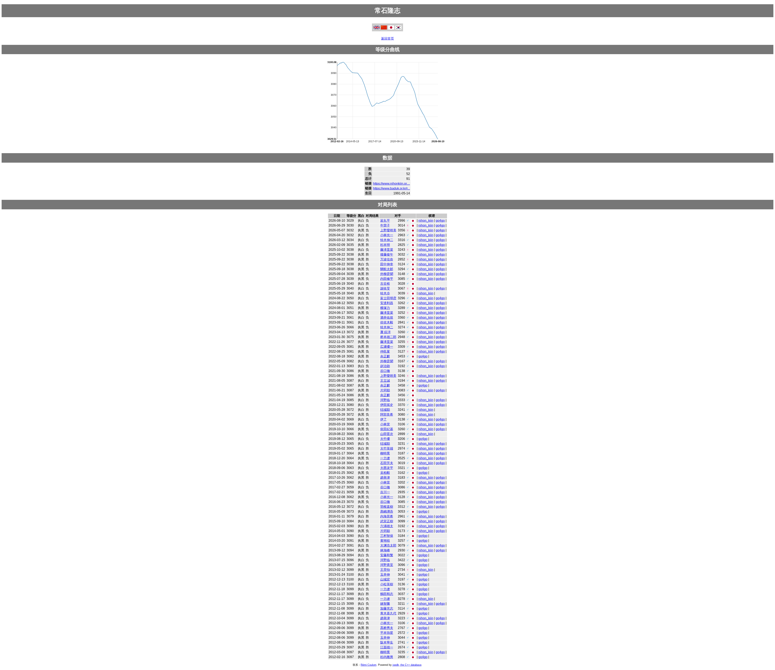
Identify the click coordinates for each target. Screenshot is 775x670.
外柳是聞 (386, 274)
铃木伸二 (386, 240)
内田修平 (386, 278)
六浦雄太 (386, 526)
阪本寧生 (386, 642)
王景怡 (385, 569)
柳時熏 (385, 453)
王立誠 (385, 380)
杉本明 (385, 245)
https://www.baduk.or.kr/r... (391, 188)
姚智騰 (385, 603)
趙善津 (385, 477)
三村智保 (386, 535)
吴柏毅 (385, 472)
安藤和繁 (386, 555)
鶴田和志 (386, 594)
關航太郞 (386, 269)
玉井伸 (385, 574)
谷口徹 (385, 371)
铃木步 (385, 293)
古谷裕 (385, 283)
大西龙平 (386, 468)
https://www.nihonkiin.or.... (391, 183)
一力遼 (385, 458)
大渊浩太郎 (388, 545)
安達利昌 (386, 303)
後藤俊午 (386, 254)
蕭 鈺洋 (385, 332)
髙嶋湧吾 (386, 511)
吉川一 (385, 492)
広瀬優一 (386, 346)
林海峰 (385, 550)
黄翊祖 (385, 540)
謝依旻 (385, 288)
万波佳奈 (386, 259)
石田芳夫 (386, 463)
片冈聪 (385, 390)
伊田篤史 (386, 405)
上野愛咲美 (388, 230)
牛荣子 (385, 225)
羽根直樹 (386, 506)
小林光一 (386, 235)
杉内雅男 (386, 657)
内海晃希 (386, 516)
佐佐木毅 (386, 322)
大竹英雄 (386, 448)
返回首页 (387, 38)
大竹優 (385, 438)
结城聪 (385, 409)
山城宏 (385, 579)
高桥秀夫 (386, 628)
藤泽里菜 (386, 249)
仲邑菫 (385, 351)
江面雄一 (386, 647)
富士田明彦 (388, 298)
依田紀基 (386, 429)
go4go (440, 220)
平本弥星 (386, 632)
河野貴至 (386, 565)
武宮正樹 (386, 521)
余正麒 (385, 356)
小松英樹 (386, 584)
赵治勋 (385, 366)
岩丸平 (385, 220)
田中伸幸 (386, 264)
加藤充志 (386, 608)
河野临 (385, 400)
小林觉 (385, 424)
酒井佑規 (386, 317)
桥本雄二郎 (388, 337)
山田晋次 (386, 434)
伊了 (383, 419)
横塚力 (385, 308)
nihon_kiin (425, 220)
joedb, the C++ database (407, 664)
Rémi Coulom (368, 664)
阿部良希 (386, 414)
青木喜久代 (388, 613)
